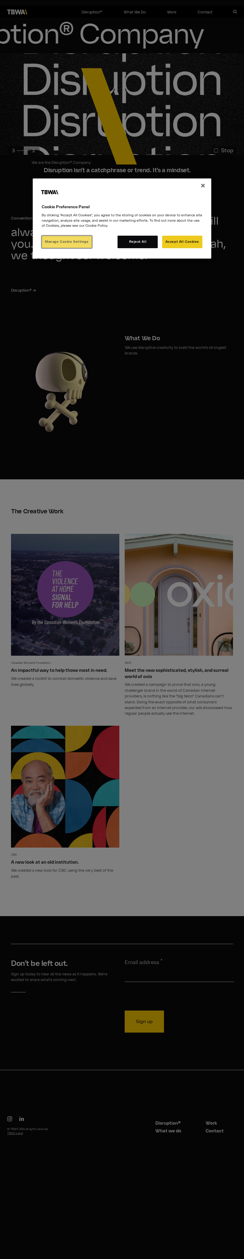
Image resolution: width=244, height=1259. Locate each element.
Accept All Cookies (182, 242)
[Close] (202, 185)
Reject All (138, 242)
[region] (122, 218)
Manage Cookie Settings (67, 242)
